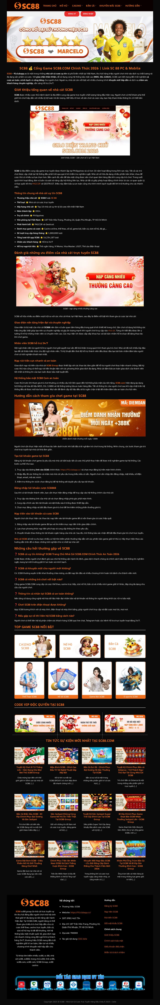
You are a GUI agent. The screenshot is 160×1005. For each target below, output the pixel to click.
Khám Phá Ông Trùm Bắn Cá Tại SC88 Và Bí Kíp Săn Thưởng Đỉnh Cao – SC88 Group (130, 864)
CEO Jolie (82, 938)
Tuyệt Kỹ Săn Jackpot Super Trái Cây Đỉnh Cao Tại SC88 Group (97, 817)
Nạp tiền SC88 (111, 911)
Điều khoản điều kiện (114, 946)
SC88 (9, 73)
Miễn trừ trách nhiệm (114, 952)
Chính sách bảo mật (113, 940)
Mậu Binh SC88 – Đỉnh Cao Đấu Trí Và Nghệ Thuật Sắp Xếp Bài (63, 770)
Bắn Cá (90, 5)
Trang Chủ (49, 5)
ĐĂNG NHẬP (88, 14)
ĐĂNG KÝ (72, 14)
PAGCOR (36, 183)
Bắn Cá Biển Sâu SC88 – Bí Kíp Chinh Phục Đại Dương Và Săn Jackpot (29, 817)
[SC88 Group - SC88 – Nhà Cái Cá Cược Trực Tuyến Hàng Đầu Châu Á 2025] (26, 5)
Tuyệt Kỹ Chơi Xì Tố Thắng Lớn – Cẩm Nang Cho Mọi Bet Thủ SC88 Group (29, 770)
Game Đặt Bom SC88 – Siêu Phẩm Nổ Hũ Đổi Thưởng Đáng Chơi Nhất (29, 863)
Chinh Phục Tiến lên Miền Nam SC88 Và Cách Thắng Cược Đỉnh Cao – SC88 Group (63, 864)
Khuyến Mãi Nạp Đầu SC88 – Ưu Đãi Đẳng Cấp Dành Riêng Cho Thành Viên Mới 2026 (97, 864)
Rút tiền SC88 (110, 917)
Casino (76, 5)
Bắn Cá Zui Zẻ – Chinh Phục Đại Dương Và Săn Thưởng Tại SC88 (97, 770)
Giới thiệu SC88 (111, 935)
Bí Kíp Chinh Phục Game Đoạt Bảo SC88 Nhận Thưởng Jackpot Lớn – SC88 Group (130, 818)
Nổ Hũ (63, 5)
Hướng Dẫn (132, 5)
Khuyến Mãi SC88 (110, 5)
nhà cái (111, 330)
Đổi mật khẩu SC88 (113, 923)
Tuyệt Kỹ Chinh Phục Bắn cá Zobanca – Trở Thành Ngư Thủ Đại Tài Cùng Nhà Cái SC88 (130, 771)
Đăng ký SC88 (111, 906)
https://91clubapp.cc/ (71, 469)
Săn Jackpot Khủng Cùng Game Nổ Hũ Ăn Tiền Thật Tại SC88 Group (63, 817)
